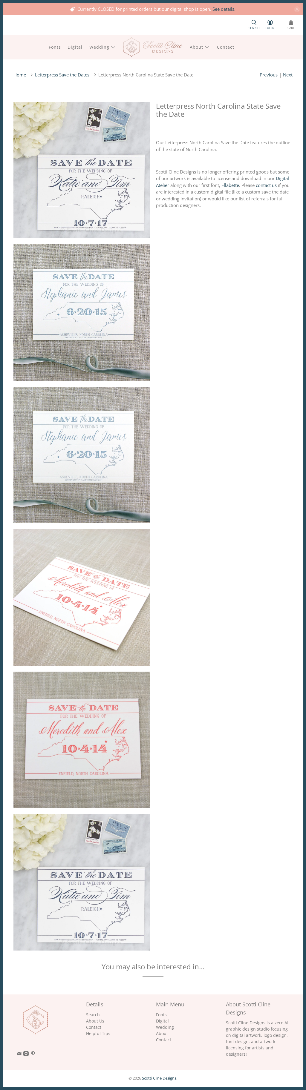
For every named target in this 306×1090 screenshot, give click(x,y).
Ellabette (230, 185)
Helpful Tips (98, 1033)
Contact (225, 47)
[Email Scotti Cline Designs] (19, 1054)
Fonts (55, 47)
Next (288, 75)
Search (93, 1014)
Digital (75, 47)
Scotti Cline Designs (159, 1078)
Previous (269, 75)
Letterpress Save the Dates (62, 75)
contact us (266, 185)
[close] (297, 9)
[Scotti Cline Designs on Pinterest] (33, 1054)
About (196, 47)
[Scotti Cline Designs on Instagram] (26, 1054)
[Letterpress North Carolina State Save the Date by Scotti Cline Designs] (81, 170)
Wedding (99, 47)
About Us (95, 1021)
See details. (223, 9)
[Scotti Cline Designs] (153, 47)
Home (19, 75)
